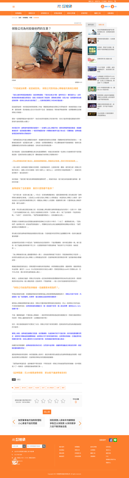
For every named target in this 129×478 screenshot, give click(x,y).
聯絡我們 (61, 456)
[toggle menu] (13, 6)
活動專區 (92, 456)
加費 (57, 388)
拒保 (43, 388)
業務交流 (77, 450)
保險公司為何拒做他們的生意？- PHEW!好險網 (64, 6)
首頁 (20, 17)
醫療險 (17, 388)
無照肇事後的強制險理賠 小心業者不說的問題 (30, 422)
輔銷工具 (91, 1)
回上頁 (47, 412)
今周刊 (18, 379)
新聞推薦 (36, 17)
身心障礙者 (50, 388)
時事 (30, 17)
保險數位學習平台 (111, 459)
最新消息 (108, 453)
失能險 (37, 388)
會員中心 (110, 1)
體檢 (63, 388)
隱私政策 (61, 453)
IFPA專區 (104, 1)
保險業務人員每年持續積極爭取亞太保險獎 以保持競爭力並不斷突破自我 (63, 423)
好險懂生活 (78, 453)
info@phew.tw (18, 461)
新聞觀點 (25, 17)
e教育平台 (97, 1)
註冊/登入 (108, 447)
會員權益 (61, 450)
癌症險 (30, 388)
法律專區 (92, 450)
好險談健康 (78, 456)
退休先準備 (93, 447)
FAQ (107, 456)
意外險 (24, 388)
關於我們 (61, 447)
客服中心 (108, 462)
